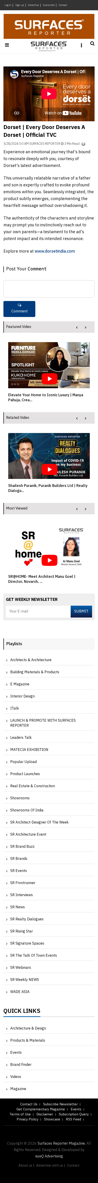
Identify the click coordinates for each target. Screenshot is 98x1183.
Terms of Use (20, 1114)
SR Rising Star (21, 931)
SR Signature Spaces (27, 943)
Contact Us (28, 1104)
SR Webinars (20, 968)
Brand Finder (20, 1065)
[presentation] (76, 327)
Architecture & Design (28, 1028)
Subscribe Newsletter (60, 1104)
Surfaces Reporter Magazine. (61, 1144)
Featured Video (18, 327)
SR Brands (18, 859)
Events (16, 1053)
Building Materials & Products (34, 672)
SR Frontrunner (22, 883)
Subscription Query (74, 1114)
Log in (8, 5)
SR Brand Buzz (22, 847)
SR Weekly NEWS (24, 980)
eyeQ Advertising (49, 1156)
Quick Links (21, 1012)
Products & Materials (27, 1041)
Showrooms (20, 798)
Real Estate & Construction (32, 786)
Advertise (33, 5)
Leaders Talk (21, 738)
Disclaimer (44, 1114)
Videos (15, 1077)
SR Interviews (21, 895)
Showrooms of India (27, 810)
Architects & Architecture (31, 660)
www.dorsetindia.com (55, 251)
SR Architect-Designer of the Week (39, 822)
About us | (26, 1165)
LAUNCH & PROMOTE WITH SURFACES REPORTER (43, 723)
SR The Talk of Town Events (33, 956)
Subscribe (49, 5)
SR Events (18, 871)
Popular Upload (23, 762)
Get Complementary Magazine (40, 1109)
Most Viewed (16, 508)
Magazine (18, 1089)
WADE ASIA (19, 992)
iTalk (14, 708)
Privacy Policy (27, 1119)
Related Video (17, 418)
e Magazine (19, 684)
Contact (63, 5)
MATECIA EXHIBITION (29, 750)
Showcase (52, 1119)
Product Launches (25, 774)
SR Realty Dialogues (27, 919)
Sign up (19, 5)
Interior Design (22, 696)
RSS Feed (73, 1119)
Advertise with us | (50, 1165)
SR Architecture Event (28, 835)
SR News (17, 907)
